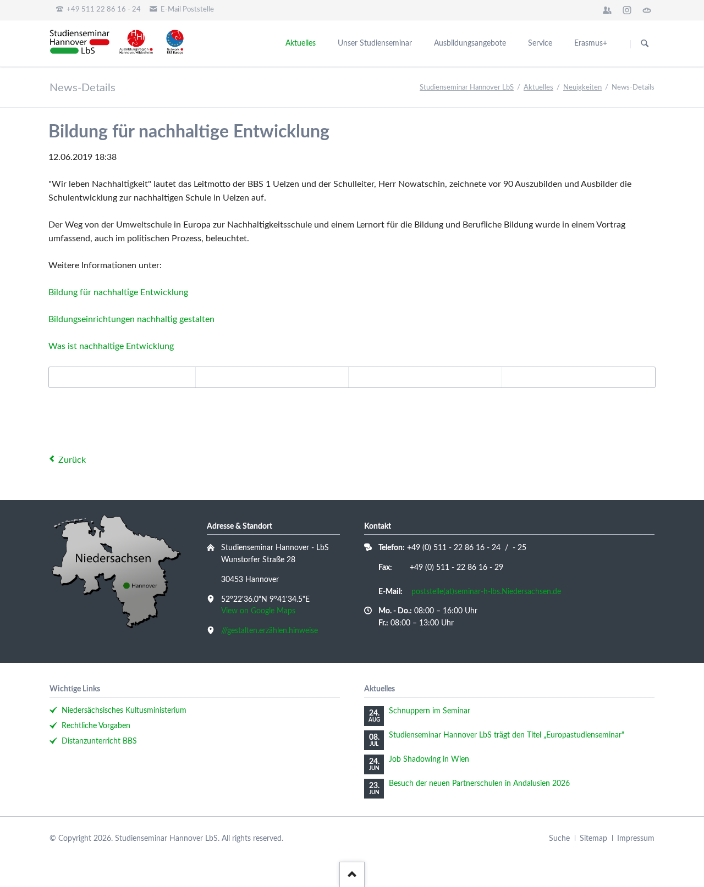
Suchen (644, 44)
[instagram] (627, 10)
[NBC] (647, 10)
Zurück (72, 460)
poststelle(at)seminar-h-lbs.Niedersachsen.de (486, 592)
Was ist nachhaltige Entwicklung (111, 346)
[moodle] (607, 10)
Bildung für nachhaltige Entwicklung (118, 292)
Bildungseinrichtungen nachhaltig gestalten (131, 319)
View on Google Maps (258, 611)
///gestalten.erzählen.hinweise (269, 631)
